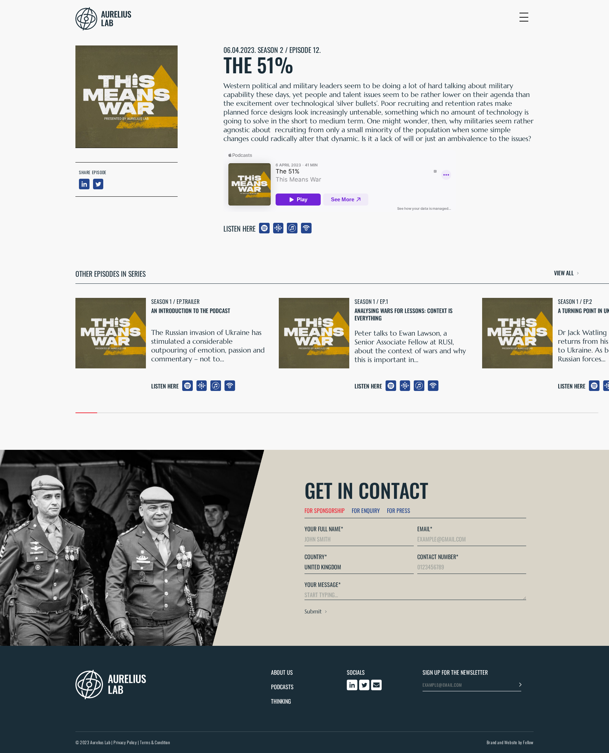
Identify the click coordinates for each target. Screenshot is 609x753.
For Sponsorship (324, 510)
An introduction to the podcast (190, 311)
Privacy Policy (125, 742)
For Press (398, 510)
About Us (282, 672)
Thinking (281, 701)
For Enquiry (366, 510)
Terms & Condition (155, 742)
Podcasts (282, 687)
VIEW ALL (564, 273)
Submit (313, 611)
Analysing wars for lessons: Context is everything (404, 314)
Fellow (528, 742)
